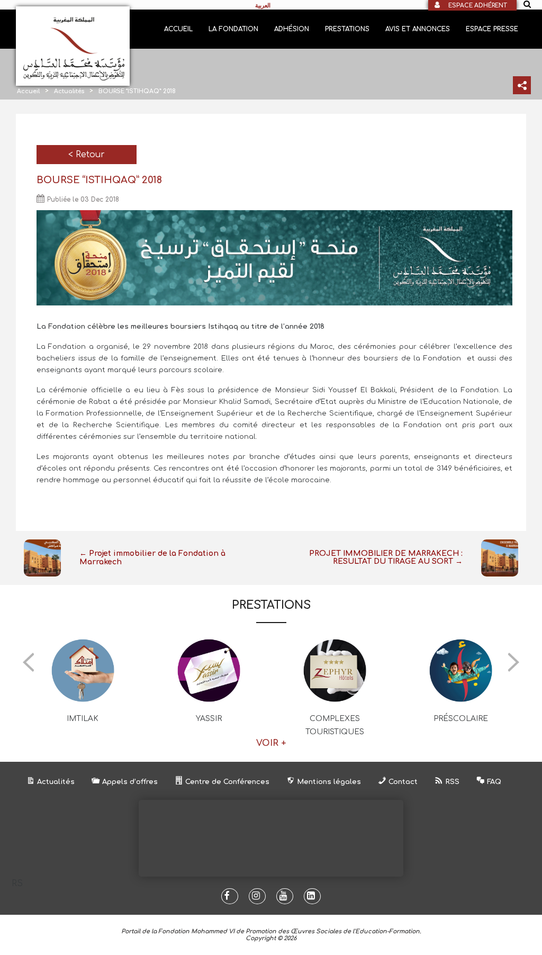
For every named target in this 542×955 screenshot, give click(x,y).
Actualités (69, 91)
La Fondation (233, 29)
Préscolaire (460, 719)
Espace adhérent (477, 5)
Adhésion (291, 29)
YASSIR (209, 719)
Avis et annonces (417, 29)
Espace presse (492, 29)
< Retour (86, 154)
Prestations (347, 29)
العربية (262, 5)
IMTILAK (82, 719)
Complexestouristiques (334, 725)
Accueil (178, 29)
